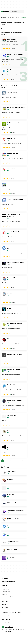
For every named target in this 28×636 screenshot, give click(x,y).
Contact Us (4, 594)
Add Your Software (6, 591)
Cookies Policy (5, 609)
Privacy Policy (5, 604)
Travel (17, 17)
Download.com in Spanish (8, 596)
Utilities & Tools (23, 17)
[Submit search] (10, 11)
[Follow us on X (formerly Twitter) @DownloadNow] (6, 623)
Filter (2, 29)
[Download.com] (5, 11)
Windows (3, 17)
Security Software (11, 17)
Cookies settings (5, 615)
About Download (5, 589)
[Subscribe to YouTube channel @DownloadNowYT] (9, 623)
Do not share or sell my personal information (12, 612)
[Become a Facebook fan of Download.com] (3, 623)
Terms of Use (5, 607)
